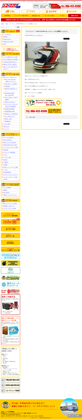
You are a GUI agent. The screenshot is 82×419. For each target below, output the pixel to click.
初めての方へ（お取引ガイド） (10, 77)
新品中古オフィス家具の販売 (11, 113)
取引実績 (5, 159)
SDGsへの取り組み (7, 140)
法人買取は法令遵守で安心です (10, 61)
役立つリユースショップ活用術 (10, 203)
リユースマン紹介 (7, 157)
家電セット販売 (8, 118)
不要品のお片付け (7, 39)
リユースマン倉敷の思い (8, 137)
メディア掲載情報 (7, 187)
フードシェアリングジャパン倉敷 (10, 147)
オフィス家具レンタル (10, 116)
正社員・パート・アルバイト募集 (10, 167)
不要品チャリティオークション (10, 195)
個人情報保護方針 (7, 172)
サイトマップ (6, 129)
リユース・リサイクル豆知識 (9, 208)
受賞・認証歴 (6, 192)
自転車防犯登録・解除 (10, 111)
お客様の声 (5, 162)
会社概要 (5, 164)
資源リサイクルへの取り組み (9, 142)
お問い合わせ (6, 126)
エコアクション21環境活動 (9, 152)
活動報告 (5, 190)
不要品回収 (7, 86)
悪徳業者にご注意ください (9, 206)
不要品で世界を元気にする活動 (10, 144)
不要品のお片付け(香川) (8, 41)
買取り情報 (32, 117)
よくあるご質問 (6, 124)
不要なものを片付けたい (10, 102)
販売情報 (5, 36)
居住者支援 (5, 149)
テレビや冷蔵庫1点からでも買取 (10, 57)
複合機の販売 (8, 121)
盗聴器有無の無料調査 (10, 108)
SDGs (4, 44)
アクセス (5, 154)
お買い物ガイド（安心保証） (11, 83)
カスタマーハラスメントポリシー (10, 174)
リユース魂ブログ (37, 35)
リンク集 (5, 169)
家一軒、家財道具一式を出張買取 (10, 59)
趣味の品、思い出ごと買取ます (10, 64)
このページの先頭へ (75, 415)
